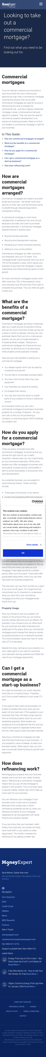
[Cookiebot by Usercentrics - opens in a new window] (32, 501)
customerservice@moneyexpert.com (19, 939)
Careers (5, 925)
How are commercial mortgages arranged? (24, 139)
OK (23, 553)
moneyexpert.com (10, 935)
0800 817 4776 (12, 944)
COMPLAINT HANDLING (22, 1002)
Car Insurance (8, 897)
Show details (32, 545)
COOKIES (33, 1007)
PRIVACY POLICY (12, 1011)
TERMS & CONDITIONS (31, 1011)
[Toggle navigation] (41, 4)
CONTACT (23, 1016)
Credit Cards (7, 906)
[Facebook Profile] (3, 888)
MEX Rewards (8, 920)
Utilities (5, 911)
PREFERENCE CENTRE (17, 1007)
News (4, 915)
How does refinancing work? (17, 165)
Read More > (14, 964)
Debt (4, 901)
